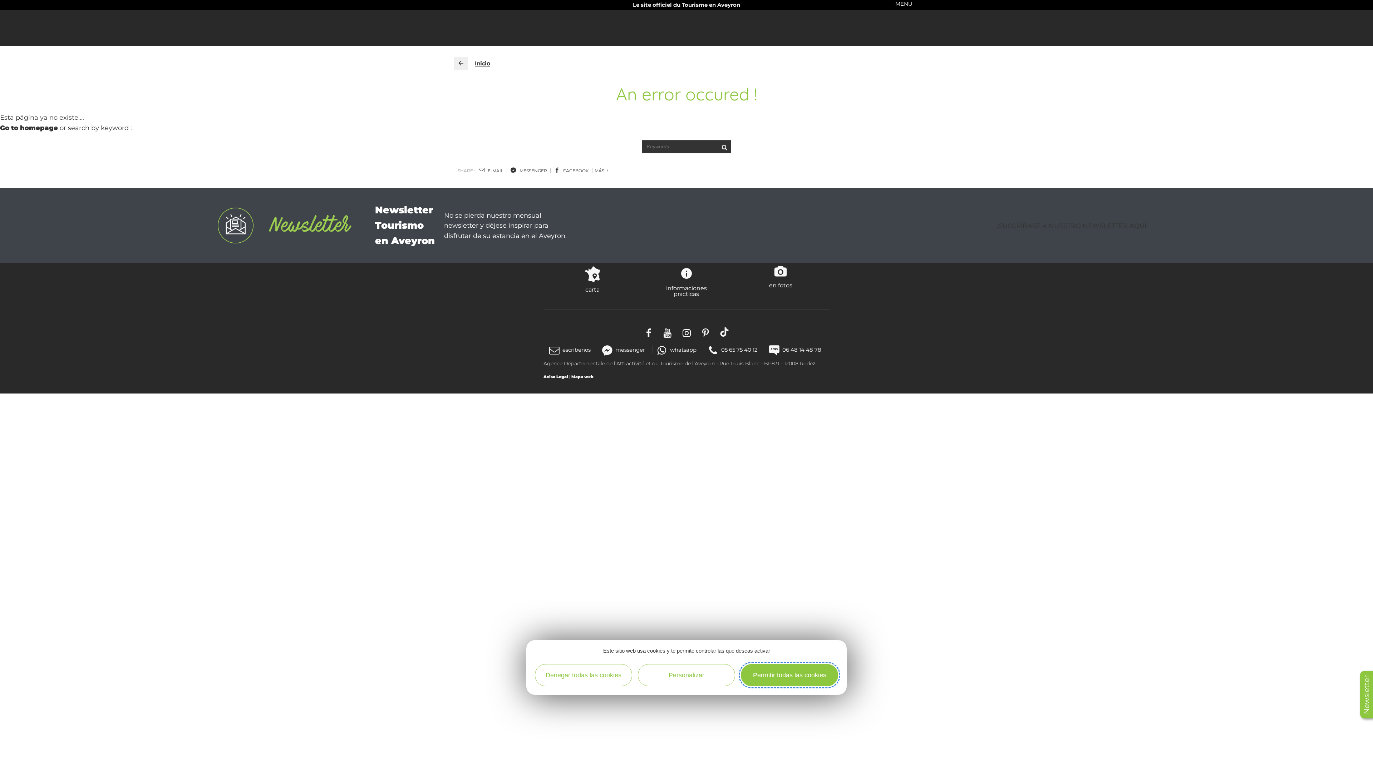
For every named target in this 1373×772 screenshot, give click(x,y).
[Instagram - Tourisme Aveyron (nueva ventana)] (687, 332)
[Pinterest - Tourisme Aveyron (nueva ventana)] (706, 332)
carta (592, 289)
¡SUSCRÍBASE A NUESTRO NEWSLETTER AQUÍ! (1072, 226)
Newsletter (1366, 694)
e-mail (495, 170)
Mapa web (582, 376)
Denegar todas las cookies (583, 675)
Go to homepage (29, 128)
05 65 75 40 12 (739, 349)
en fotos (780, 285)
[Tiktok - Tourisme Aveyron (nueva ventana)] (724, 332)
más (600, 170)
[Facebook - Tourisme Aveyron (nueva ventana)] (649, 332)
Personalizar (686, 675)
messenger (532, 170)
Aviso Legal (555, 376)
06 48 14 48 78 (801, 349)
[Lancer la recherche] (724, 146)
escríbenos (576, 349)
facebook (575, 170)
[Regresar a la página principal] (461, 63)
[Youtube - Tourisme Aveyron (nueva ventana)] (668, 332)
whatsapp (683, 349)
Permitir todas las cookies (789, 675)
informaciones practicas (686, 291)
